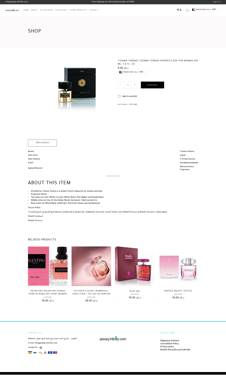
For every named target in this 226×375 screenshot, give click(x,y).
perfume (133, 104)
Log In (215, 2)
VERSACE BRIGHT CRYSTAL (178, 291)
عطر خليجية (134, 291)
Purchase (152, 85)
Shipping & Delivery (169, 341)
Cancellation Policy (169, 344)
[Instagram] (40, 347)
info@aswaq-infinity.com (45, 343)
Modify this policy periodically (175, 350)
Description (42, 142)
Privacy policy (167, 347)
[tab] (42, 143)
